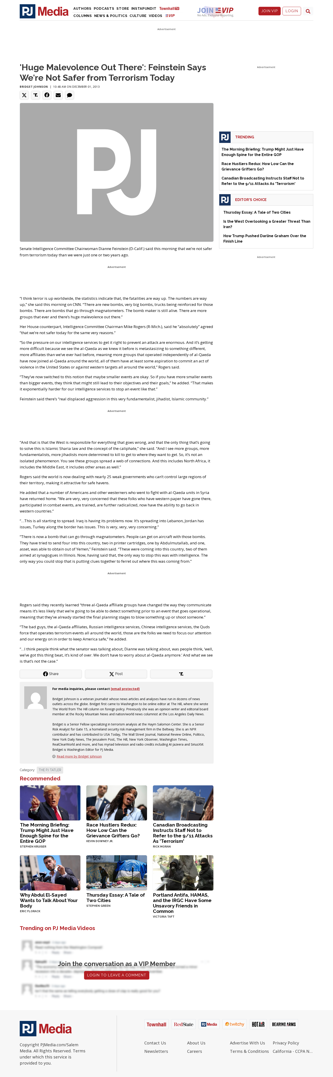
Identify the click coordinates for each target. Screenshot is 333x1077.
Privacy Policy (286, 1043)
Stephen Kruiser (33, 846)
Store (122, 9)
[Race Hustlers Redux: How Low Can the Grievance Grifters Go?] (116, 802)
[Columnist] (37, 697)
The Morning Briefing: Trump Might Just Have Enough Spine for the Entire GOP (47, 833)
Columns (82, 16)
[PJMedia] (44, 11)
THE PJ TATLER (50, 770)
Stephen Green (98, 905)
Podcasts (104, 9)
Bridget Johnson (34, 87)
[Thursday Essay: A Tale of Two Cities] (116, 872)
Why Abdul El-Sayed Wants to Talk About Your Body (49, 900)
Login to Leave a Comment (116, 975)
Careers (194, 1051)
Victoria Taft (163, 916)
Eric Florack (30, 911)
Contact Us (155, 1043)
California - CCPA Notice (293, 1051)
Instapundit (144, 9)
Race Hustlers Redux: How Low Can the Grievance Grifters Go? (113, 830)
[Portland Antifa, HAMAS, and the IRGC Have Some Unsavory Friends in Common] (183, 872)
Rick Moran (162, 846)
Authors (82, 9)
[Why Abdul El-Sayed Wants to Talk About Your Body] (50, 872)
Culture (138, 16)
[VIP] (170, 15)
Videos (155, 16)
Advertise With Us (247, 1043)
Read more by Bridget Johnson (79, 756)
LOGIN (291, 11)
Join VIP (269, 11)
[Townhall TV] (171, 8)
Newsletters (156, 1051)
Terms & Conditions (249, 1051)
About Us (196, 1043)
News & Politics (111, 16)
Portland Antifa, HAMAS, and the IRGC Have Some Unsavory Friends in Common (182, 903)
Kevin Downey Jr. (99, 841)
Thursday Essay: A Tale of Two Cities (115, 897)
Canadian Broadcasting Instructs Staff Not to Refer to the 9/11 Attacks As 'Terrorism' (183, 833)
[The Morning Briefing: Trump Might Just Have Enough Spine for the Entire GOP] (50, 802)
